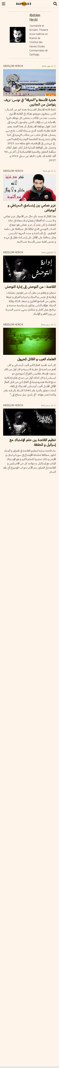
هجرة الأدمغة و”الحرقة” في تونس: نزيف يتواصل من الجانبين (30, 102)
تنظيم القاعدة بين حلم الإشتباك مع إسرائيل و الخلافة (33, 442)
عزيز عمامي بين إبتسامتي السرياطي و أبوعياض (32, 208)
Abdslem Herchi (13, 66)
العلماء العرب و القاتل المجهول (36, 359)
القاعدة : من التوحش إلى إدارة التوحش (30, 286)
